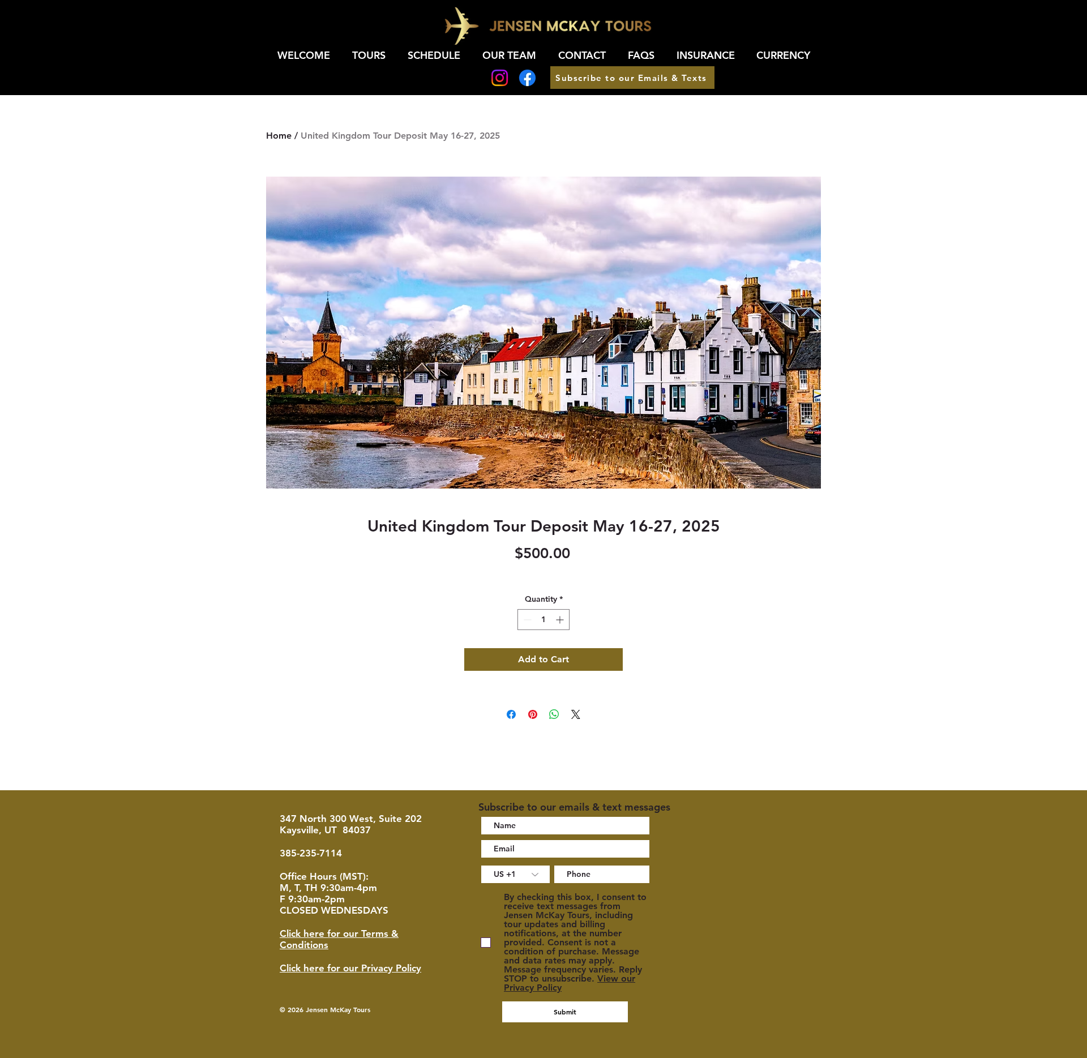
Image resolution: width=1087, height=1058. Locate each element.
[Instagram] (500, 78)
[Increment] (561, 619)
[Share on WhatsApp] (554, 714)
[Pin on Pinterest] (533, 714)
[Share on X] (576, 714)
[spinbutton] (543, 619)
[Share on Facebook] (511, 714)
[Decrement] (526, 619)
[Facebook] (527, 78)
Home (279, 135)
